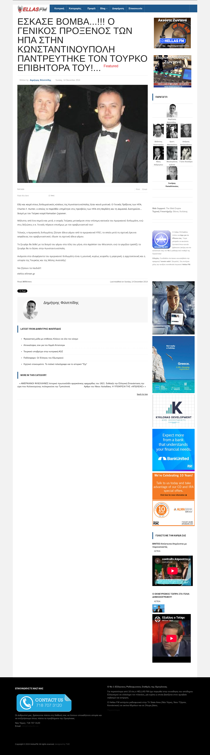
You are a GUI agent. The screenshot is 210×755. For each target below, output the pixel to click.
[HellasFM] (33, 9)
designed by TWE (62, 744)
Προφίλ (91, 8)
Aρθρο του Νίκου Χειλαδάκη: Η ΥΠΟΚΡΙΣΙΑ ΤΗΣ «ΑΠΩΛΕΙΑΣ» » (115, 386)
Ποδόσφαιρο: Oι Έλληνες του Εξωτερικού (43, 358)
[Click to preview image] (82, 134)
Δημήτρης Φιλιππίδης (40, 80)
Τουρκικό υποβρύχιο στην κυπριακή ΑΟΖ (43, 351)
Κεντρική (59, 8)
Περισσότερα (113, 710)
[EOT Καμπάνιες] (173, 364)
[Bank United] (173, 450)
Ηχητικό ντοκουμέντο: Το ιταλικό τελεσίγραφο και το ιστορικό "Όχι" (55, 364)
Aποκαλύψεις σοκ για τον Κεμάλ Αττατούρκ (44, 345)
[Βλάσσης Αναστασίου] (158, 130)
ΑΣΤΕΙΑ (157, 551)
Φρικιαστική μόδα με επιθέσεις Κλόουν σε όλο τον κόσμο (51, 339)
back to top (142, 394)
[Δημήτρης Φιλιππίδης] (172, 110)
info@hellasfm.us (30, 726)
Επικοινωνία (135, 8)
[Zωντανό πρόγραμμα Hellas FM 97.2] (172, 33)
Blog (103, 8)
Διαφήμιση (118, 8)
